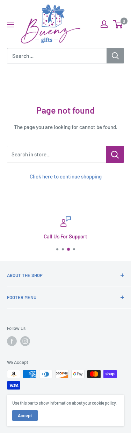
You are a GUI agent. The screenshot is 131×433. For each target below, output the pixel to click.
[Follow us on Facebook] (12, 341)
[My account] (104, 24)
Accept (25, 415)
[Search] (115, 55)
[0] (118, 24)
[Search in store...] (115, 154)
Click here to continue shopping (66, 176)
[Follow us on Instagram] (25, 341)
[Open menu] (10, 24)
